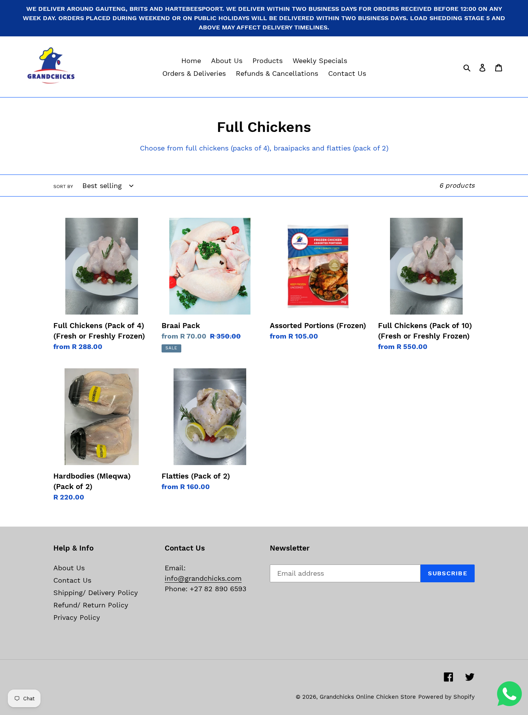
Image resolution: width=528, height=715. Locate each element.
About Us (69, 568)
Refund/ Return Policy (90, 605)
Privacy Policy (76, 617)
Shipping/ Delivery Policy (95, 592)
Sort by (63, 186)
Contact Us (72, 580)
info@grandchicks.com (203, 578)
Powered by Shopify (446, 696)
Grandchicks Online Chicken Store (368, 696)
